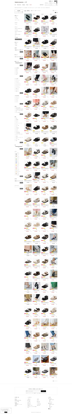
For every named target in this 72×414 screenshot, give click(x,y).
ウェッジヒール (18, 87)
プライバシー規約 (17, 401)
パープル (18, 163)
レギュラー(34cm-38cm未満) (19, 110)
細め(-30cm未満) (18, 107)
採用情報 (16, 405)
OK (5, 412)
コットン (17, 124)
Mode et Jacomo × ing (21, 2)
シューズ (36, 7)
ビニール (17, 130)
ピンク (18, 166)
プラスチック (17, 131)
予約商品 (16, 45)
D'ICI (49, 400)
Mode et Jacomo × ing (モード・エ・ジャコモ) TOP (21, 7)
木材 (16, 140)
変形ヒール (17, 91)
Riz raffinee (50, 406)
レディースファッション (31, 7)
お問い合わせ (38, 405)
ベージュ (18, 157)
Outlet (31, 4)
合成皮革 (17, 119)
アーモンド (17, 98)
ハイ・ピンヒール (18, 83)
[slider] (22, 146)
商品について (29, 402)
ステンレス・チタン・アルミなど (19, 137)
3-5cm (17, 70)
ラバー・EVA (17, 139)
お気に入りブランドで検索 (18, 39)
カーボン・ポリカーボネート (19, 134)
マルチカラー (18, 171)
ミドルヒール (17, 82)
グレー (18, 155)
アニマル (18, 173)
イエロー (18, 164)
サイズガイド (38, 402)
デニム (17, 126)
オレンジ (18, 165)
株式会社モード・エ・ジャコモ (18, 404)
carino (50, 407)
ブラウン (18, 156)
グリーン (18, 158)
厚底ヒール (17, 88)
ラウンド (17, 99)
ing (49, 401)
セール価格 (16, 18)
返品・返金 (38, 401)
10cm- (17, 74)
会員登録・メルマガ (30, 405)
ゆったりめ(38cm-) (18, 112)
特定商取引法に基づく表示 (18, 400)
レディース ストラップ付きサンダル (45, 7)
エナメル (17, 120)
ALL (15, 4)
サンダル (39, 7)
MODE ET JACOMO (51, 399)
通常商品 (16, 43)
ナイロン (17, 129)
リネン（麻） (17, 125)
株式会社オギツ (17, 403)
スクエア (17, 100)
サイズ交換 (29, 401)
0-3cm (17, 69)
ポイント (38, 400)
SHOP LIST (41, 4)
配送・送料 (29, 400)
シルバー (18, 170)
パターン (18, 172)
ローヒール (17, 81)
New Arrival (19, 4)
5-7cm (17, 71)
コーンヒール (17, 86)
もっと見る (16, 37)
